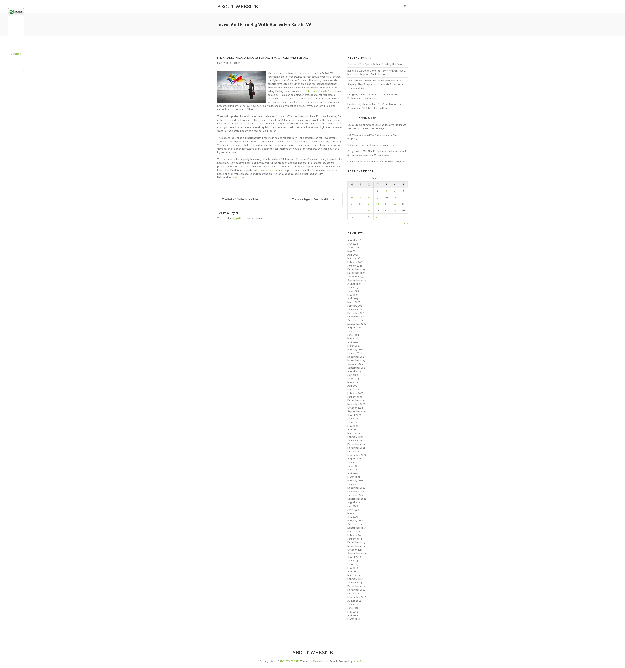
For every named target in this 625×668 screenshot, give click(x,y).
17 (386, 203)
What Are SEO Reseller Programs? (388, 161)
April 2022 (352, 429)
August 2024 (354, 327)
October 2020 (355, 495)
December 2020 (356, 487)
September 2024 (356, 324)
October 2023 (355, 364)
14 (360, 203)
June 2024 (353, 335)
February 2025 (355, 305)
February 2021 (355, 480)
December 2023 (356, 356)
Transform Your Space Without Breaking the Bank (374, 64)
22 (369, 210)
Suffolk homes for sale (293, 57)
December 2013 (356, 542)
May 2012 (352, 611)
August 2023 (354, 371)
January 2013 (354, 582)
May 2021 (352, 469)
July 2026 (352, 244)
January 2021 (354, 484)
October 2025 (355, 276)
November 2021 (356, 447)
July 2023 (352, 375)
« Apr (350, 223)
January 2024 (354, 353)
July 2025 (352, 287)
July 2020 (352, 506)
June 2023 (353, 378)
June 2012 (353, 608)
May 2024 (352, 338)
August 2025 (354, 284)
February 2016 (355, 520)
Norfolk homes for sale (314, 91)
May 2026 (352, 251)
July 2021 (352, 462)
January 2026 (354, 265)
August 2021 (354, 458)
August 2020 (354, 502)
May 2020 (352, 513)
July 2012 (352, 604)
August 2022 (354, 415)
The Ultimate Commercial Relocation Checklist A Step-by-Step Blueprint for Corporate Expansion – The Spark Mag (375, 84)
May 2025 (352, 295)
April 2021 (352, 473)
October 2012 (355, 593)
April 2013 (352, 571)
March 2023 (353, 389)
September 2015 (356, 528)
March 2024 (353, 345)
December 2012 (356, 586)
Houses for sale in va (262, 57)
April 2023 (352, 386)
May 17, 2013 (224, 63)
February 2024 (355, 349)
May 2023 (352, 382)
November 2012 (356, 589)
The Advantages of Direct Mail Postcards (315, 199)
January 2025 (354, 309)
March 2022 (353, 433)
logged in (237, 218)
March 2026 (353, 258)
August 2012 (354, 601)
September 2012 (356, 597)
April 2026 (353, 254)
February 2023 (355, 393)
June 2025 (353, 291)
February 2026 (355, 262)
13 (352, 203)
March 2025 (353, 302)
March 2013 (353, 575)
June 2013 (353, 564)
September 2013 (356, 553)
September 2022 (356, 411)
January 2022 (354, 440)
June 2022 (353, 422)
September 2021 (356, 455)
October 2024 (355, 320)
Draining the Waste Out (382, 145)
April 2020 (353, 517)
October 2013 (355, 549)
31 (386, 216)
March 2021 (353, 477)
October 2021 (355, 451)
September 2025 (356, 280)
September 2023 (356, 367)
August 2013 (354, 557)
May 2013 (352, 568)
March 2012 (353, 619)
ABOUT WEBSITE (237, 6)
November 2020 (356, 491)
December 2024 (356, 313)
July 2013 (352, 560)
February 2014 (355, 535)
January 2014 (354, 539)
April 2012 (352, 615)
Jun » (405, 223)
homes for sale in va (267, 170)
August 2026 (354, 240)
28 (360, 216)
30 (377, 216)
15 (369, 203)
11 (395, 197)
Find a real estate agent (232, 57)
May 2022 (352, 426)
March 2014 (353, 531)
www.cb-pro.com (241, 177)
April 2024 (353, 342)
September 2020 (356, 499)
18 (395, 203)
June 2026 (353, 247)
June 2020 (353, 509)
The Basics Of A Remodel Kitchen (240, 199)
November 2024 (356, 316)
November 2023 (356, 360)
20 (352, 210)
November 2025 (356, 273)
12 (403, 197)
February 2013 (355, 579)
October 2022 (355, 407)
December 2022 (356, 400)
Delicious (16, 54)
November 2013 (356, 546)
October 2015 (355, 524)
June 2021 (353, 466)
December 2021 (356, 444)
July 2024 (352, 331)
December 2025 (356, 269)
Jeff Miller (352, 135)
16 (377, 203)
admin (237, 63)
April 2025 (352, 298)
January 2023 (354, 397)
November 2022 (356, 404)
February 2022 (355, 437)
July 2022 (352, 418)
